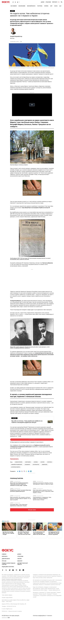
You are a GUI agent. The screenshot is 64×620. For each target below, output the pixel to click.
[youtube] (13, 570)
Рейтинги (54, 2)
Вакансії (19, 561)
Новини (4, 554)
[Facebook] (13, 2)
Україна (46, 6)
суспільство (36, 464)
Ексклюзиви (21, 6)
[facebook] (2, 570)
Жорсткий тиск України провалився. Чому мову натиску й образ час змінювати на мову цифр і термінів (19, 484)
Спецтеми (48, 2)
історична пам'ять (16, 467)
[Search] (61, 2)
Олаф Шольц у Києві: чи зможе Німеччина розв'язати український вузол (20, 491)
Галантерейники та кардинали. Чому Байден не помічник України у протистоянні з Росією (42, 498)
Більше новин (32, 509)
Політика (39, 6)
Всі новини (14, 6)
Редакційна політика (8, 566)
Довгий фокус (6, 558)
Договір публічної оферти (22, 564)
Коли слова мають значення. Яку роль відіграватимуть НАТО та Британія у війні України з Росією (43, 491)
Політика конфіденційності (39, 615)
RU (59, 2)
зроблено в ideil (6, 617)
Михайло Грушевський (17, 464)
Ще (60, 6)
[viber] (16, 570)
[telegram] (9, 570)
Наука (56, 6)
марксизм (45, 464)
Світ (51, 6)
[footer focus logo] (7, 550)
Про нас (4, 561)
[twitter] (6, 570)
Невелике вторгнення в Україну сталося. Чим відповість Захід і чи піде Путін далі (43, 483)
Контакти (49, 615)
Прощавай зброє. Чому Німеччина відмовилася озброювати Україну (18, 505)
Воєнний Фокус (31, 6)
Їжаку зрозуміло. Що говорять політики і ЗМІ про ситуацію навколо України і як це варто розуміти (20, 498)
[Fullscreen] (52, 132)
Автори (19, 558)
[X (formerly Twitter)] (15, 2)
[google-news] (19, 570)
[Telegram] (17, 2)
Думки (42, 2)
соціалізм (27, 464)
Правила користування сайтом (8, 564)
